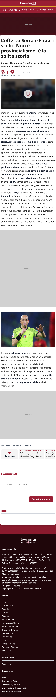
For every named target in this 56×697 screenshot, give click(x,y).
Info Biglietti (7, 636)
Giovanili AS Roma (10, 630)
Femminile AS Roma (10, 626)
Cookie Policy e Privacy (11, 684)
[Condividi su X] (12, 72)
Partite (5, 612)
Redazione (6, 650)
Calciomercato (8, 605)
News (4, 602)
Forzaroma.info (9, 9)
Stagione (6, 616)
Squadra (6, 609)
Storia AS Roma (8, 619)
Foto (4, 640)
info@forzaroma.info (11, 585)
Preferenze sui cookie (11, 691)
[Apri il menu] (3, 3)
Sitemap (5, 677)
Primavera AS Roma (10, 623)
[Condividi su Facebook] (7, 72)
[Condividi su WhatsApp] (3, 72)
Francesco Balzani (25, 72)
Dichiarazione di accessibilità (14, 688)
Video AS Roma (8, 643)
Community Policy (10, 681)
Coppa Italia (7, 633)
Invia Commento (41, 499)
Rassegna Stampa (10, 647)
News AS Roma (29, 10)
